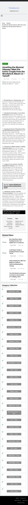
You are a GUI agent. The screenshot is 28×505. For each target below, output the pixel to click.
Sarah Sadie (6, 79)
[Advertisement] (14, 44)
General (5, 63)
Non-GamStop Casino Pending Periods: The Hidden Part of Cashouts (16, 240)
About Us (24, 500)
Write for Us (18, 500)
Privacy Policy (21, 502)
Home (17, 498)
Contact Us (23, 498)
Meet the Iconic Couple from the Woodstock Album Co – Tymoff (11, 212)
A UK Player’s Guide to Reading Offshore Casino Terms (16, 251)
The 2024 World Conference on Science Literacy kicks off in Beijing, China (17, 275)
